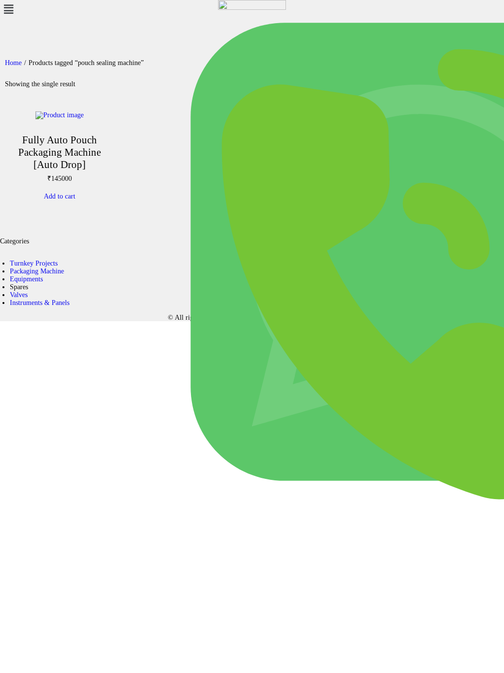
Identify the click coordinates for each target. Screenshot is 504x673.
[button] (84, 9)
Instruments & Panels (39, 302)
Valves (19, 295)
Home (13, 63)
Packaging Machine (37, 271)
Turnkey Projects (34, 263)
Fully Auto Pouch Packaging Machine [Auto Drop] (59, 152)
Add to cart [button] (59, 196)
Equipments (26, 279)
